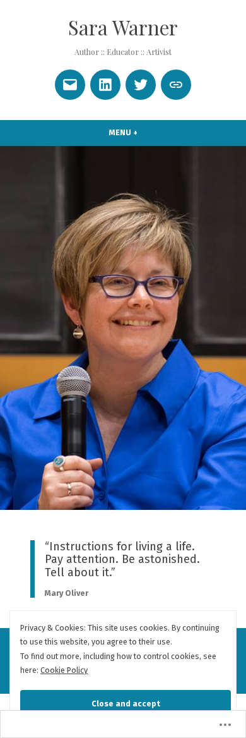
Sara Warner (123, 27)
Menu (145, 132)
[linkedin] (105, 85)
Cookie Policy (64, 670)
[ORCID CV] (176, 85)
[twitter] (141, 85)
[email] (70, 85)
